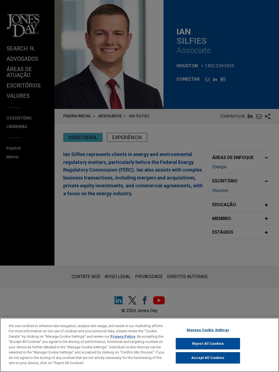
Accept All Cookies (207, 358)
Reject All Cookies (208, 343)
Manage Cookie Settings (208, 330)
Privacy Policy (122, 336)
